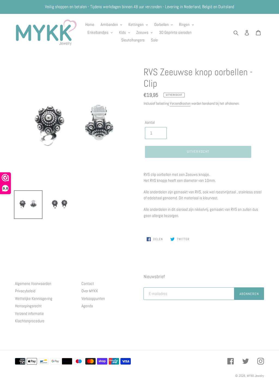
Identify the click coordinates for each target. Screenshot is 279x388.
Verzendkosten (180, 103)
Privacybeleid (25, 290)
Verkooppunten (93, 298)
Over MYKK (89, 290)
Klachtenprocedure (29, 320)
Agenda (87, 305)
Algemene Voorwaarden (33, 283)
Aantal (150, 122)
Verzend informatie (29, 313)
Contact (87, 283)
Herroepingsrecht (28, 305)
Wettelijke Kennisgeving (33, 298)
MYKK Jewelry (255, 376)
